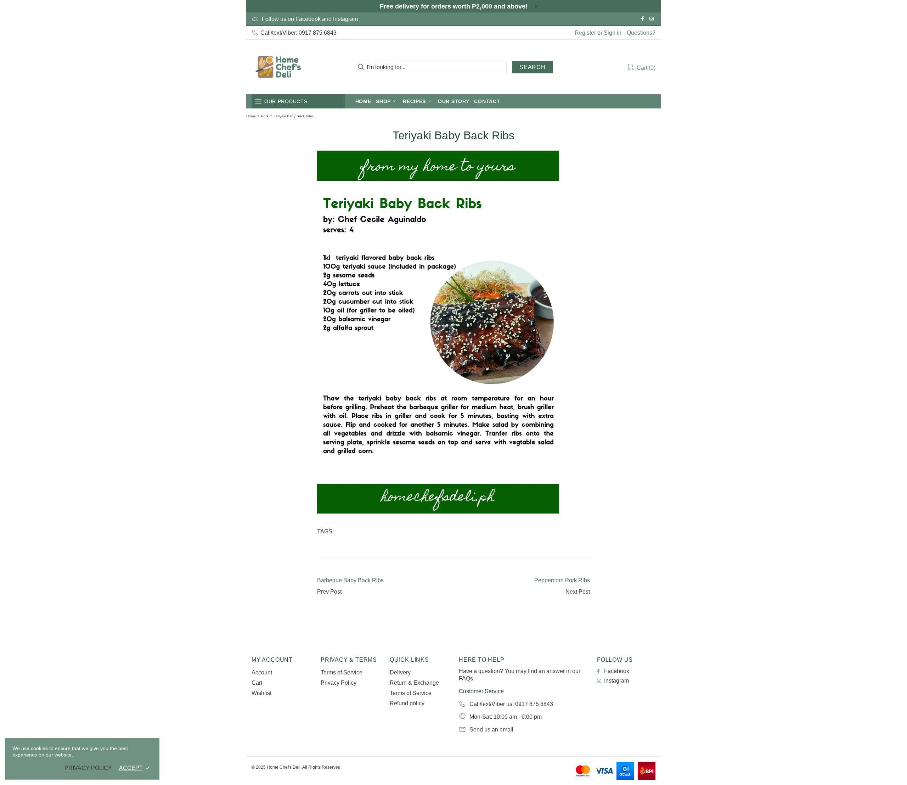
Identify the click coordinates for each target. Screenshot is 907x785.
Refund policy (407, 703)
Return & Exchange (414, 683)
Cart (257, 683)
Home (251, 116)
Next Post (577, 592)
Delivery (400, 672)
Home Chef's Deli (278, 67)
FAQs (466, 678)
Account (262, 672)
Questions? (641, 33)
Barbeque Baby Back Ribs (350, 580)
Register (585, 33)
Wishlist (261, 693)
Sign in (612, 33)
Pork (265, 116)
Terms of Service (341, 672)
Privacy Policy (338, 683)
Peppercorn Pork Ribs (562, 580)
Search (532, 67)
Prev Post (329, 592)
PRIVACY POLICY (88, 768)
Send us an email (491, 730)
